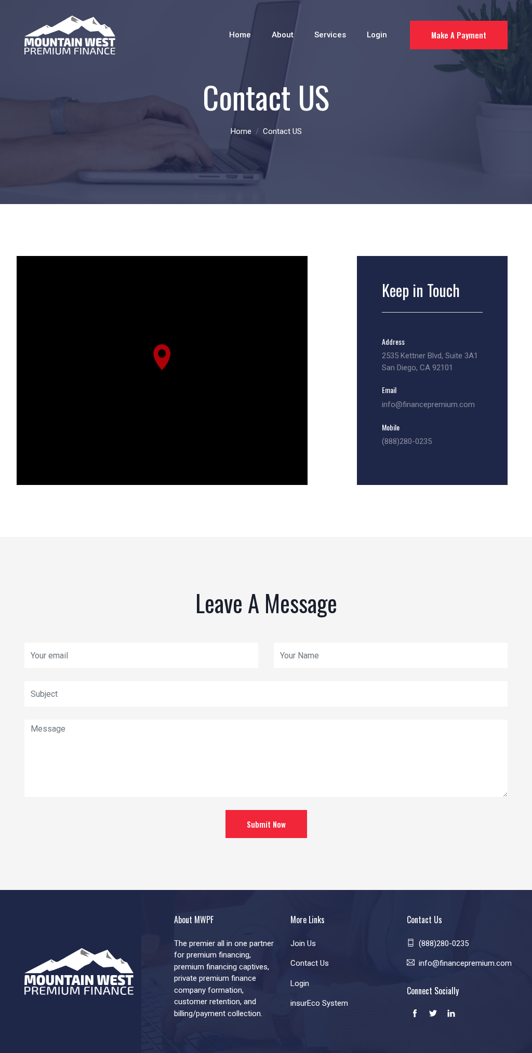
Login (377, 34)
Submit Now (266, 824)
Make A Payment (458, 34)
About (283, 34)
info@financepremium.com (428, 404)
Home (240, 34)
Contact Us (309, 963)
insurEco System (319, 1003)
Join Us (303, 943)
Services (330, 34)
